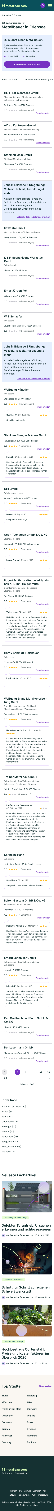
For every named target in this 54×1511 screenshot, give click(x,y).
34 (5, 1077)
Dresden (31, 1429)
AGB (34, 1495)
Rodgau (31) (8, 1116)
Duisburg (6, 1442)
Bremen (6, 1429)
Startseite (6, 15)
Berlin (5, 1395)
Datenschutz (25, 1491)
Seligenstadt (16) (10, 1141)
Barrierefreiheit (39, 1491)
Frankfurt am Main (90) (14, 1106)
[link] (27, 103)
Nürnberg (32, 1435)
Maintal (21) (8, 1131)
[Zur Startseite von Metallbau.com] (14, 5)
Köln (29, 1402)
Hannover (7, 1435)
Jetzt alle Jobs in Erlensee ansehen (33, 217)
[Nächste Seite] (49, 1077)
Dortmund (7, 1422)
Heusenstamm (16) (11, 1146)
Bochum (31, 1442)
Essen (30, 1422)
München (7, 1402)
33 (48, 1072)
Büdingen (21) (9, 1126)
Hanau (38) (7, 1111)
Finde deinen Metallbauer (27, 64)
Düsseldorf (7, 1415)
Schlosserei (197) (11, 79)
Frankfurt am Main (11, 1409)
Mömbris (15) (9, 1151)
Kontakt (13, 1491)
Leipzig (31, 1415)
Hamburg (32, 1395)
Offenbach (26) (10, 1121)
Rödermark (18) (10, 1136)
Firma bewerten (43, 113)
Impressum (43, 1495)
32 (40, 1072)
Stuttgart (32, 1409)
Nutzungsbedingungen (19, 1495)
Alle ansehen (45, 1386)
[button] (42, 5)
